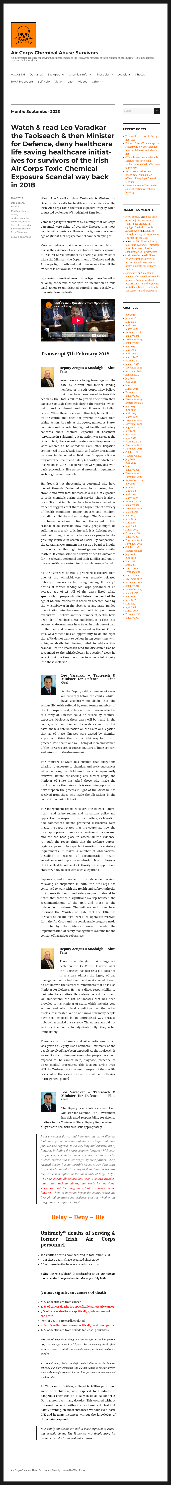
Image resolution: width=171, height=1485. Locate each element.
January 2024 (132, 395)
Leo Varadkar (25, 225)
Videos (82, 81)
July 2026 (130, 314)
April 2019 (130, 526)
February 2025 (133, 360)
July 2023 (130, 406)
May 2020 (130, 491)
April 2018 (130, 565)
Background (55, 74)
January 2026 (132, 336)
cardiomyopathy (20, 218)
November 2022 (133, 424)
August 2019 (132, 512)
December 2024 (133, 367)
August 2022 (132, 427)
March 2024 (131, 388)
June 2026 (130, 318)
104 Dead (16, 211)
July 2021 (130, 459)
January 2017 (132, 617)
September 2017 (133, 589)
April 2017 (130, 607)
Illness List (102, 74)
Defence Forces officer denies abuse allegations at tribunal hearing (141, 189)
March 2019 (131, 529)
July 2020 (130, 484)
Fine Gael (16, 221)
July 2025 (130, 346)
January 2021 (132, 469)
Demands (36, 74)
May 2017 (130, 603)
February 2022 (133, 441)
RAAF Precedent (22, 81)
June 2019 (130, 519)
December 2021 (133, 445)
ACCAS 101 (18, 74)
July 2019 (130, 515)
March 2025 (131, 357)
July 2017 (130, 596)
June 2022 (130, 434)
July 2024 (130, 378)
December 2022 (133, 420)
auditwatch (131, 273)
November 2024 (133, 371)
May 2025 (130, 350)
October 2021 (132, 452)
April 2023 (130, 413)
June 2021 (130, 462)
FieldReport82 (132, 216)
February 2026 (133, 332)
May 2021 (130, 466)
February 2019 (133, 533)
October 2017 (132, 586)
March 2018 (131, 568)
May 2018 (130, 561)
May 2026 (130, 322)
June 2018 (130, 557)
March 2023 (131, 417)
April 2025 (130, 353)
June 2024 (130, 381)
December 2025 (133, 339)
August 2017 (131, 593)
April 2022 (130, 438)
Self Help (44, 81)
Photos (140, 74)
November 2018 (133, 543)
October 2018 (132, 547)
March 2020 (131, 498)
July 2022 (130, 431)
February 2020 (133, 501)
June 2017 (130, 600)
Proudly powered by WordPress (68, 1470)
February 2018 (132, 572)
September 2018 (133, 550)
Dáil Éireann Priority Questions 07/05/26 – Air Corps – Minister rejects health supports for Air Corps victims (141, 262)
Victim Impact (63, 81)
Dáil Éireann (18, 202)
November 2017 (133, 582)
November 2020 (133, 476)
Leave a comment (21, 236)
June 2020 (130, 487)
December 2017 (133, 579)
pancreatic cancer (21, 228)
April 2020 (130, 494)
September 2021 (133, 455)
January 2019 (132, 536)
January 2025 (132, 364)
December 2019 (133, 508)
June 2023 (130, 410)
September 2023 (134, 403)
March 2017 (131, 610)
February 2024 (133, 392)
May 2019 (130, 522)
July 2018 (130, 554)
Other (96, 81)
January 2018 (132, 575)
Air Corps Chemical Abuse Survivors (54, 53)
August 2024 (132, 374)
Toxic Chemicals (19, 232)
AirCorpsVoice (133, 230)
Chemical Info (78, 74)
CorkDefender (132, 255)
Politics (15, 206)
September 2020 (134, 480)
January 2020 (132, 505)
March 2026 (131, 329)
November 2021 (133, 448)
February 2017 (132, 614)
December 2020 (133, 473)
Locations (124, 74)
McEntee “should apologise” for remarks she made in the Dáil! (142, 234)
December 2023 (133, 399)
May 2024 (130, 385)
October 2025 (132, 343)
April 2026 (131, 325)
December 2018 (133, 540)
